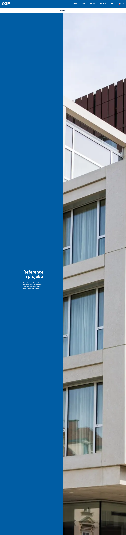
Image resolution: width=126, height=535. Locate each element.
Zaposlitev (92, 3)
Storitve (83, 3)
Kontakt (112, 3)
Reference (103, 3)
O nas (75, 3)
